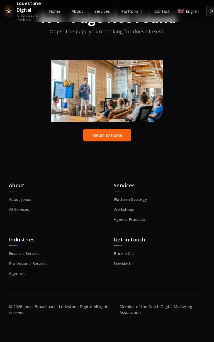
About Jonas (20, 199)
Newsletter (124, 263)
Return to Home (107, 135)
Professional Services (28, 263)
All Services (19, 209)
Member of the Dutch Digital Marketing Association (156, 309)
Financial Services (24, 253)
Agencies (17, 273)
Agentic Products (129, 219)
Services (102, 11)
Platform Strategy (130, 199)
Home (54, 11)
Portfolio (129, 11)
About (77, 11)
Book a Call (124, 253)
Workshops (124, 209)
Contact (162, 11)
